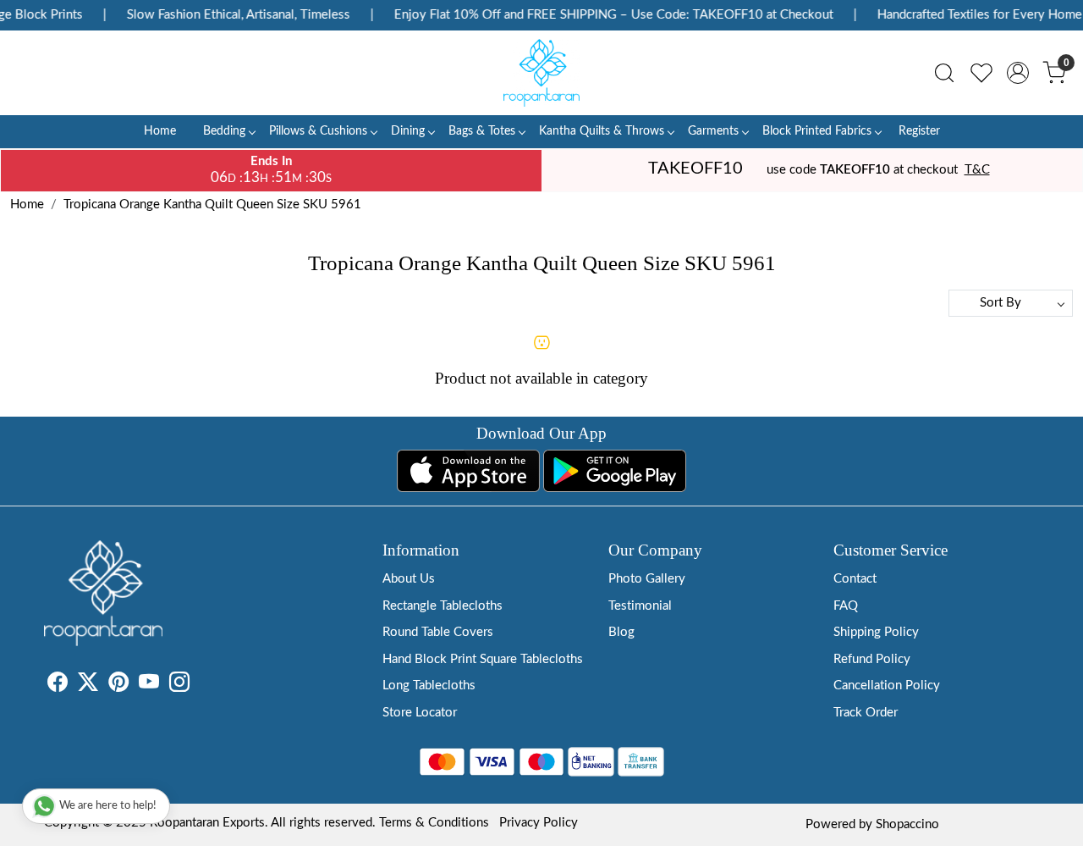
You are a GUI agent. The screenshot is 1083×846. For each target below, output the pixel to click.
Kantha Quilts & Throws (601, 131)
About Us (408, 578)
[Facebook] (57, 685)
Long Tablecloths (429, 685)
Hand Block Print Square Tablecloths (482, 659)
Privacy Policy (538, 822)
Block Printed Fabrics (816, 131)
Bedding (224, 131)
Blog (621, 632)
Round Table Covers (437, 632)
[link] (944, 73)
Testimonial (640, 606)
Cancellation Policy (886, 685)
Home (160, 131)
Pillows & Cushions (318, 131)
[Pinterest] (118, 685)
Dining (408, 131)
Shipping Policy (876, 632)
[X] (88, 685)
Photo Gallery (646, 578)
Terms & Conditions (434, 822)
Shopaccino (907, 824)
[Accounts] (1018, 73)
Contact (855, 578)
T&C (977, 169)
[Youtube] (148, 685)
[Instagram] (179, 685)
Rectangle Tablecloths (442, 606)
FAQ (845, 606)
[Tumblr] (199, 685)
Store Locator (419, 712)
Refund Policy (871, 659)
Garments (713, 131)
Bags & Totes (481, 131)
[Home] (541, 73)
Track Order (865, 712)
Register (919, 131)
